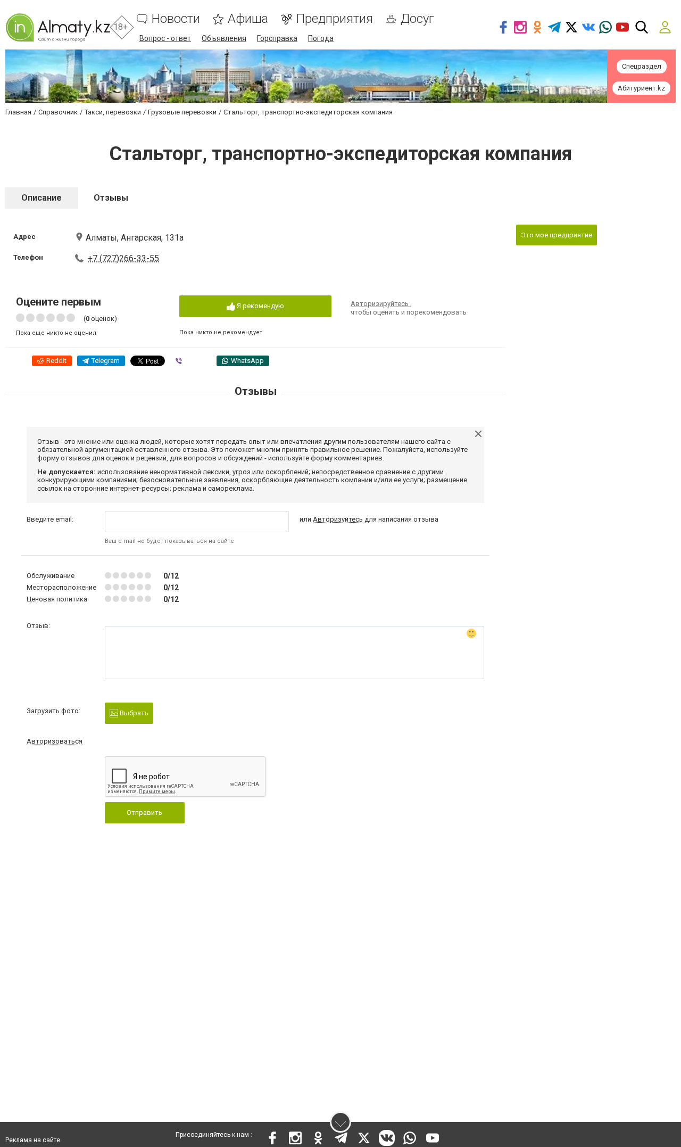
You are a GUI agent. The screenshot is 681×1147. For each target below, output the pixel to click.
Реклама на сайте (32, 1140)
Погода (321, 38)
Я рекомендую (259, 306)
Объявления (224, 38)
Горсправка (277, 38)
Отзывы (111, 198)
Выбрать (133, 713)
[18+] (57, 27)
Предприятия (334, 19)
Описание (41, 198)
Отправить (144, 812)
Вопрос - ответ (165, 38)
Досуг (417, 19)
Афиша (248, 19)
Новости (176, 19)
